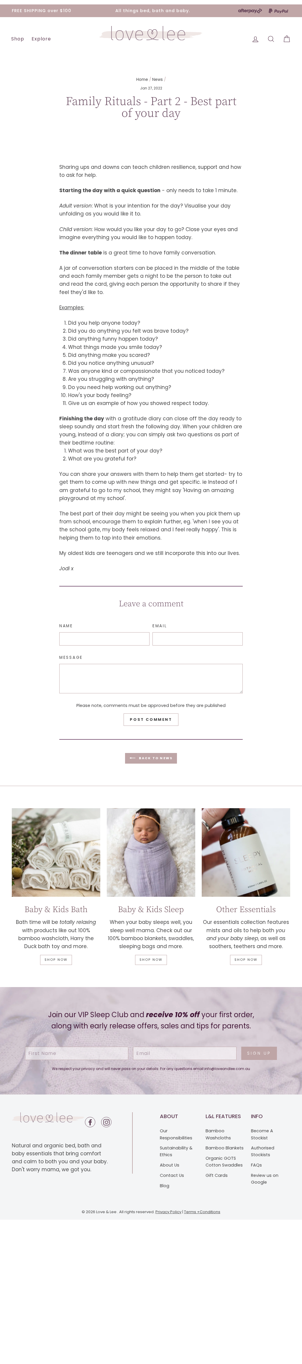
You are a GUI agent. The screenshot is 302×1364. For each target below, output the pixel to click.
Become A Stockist (262, 1134)
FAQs (256, 1165)
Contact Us (172, 1175)
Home (142, 79)
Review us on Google (264, 1178)
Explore (41, 38)
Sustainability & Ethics (176, 1151)
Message (71, 657)
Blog (164, 1186)
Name (66, 626)
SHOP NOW (56, 959)
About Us (169, 1165)
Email (159, 626)
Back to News (155, 758)
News (157, 79)
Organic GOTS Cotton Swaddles (224, 1161)
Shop (17, 38)
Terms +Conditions (202, 1212)
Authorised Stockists (262, 1151)
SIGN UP (259, 1053)
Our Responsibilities (176, 1134)
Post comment (151, 719)
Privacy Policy (168, 1212)
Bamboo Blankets (225, 1148)
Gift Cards (217, 1175)
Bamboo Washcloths (218, 1134)
